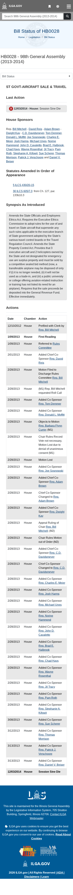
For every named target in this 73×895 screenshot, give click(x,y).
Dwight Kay (13, 133)
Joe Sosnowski (36, 137)
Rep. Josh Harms (49, 593)
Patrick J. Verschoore (30, 157)
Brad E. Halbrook (53, 145)
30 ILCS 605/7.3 (22, 191)
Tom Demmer (53, 133)
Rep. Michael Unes (50, 604)
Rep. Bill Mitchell (49, 329)
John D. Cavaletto (31, 145)
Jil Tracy (49, 149)
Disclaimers (31, 876)
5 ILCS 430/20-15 (23, 185)
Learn (45, 876)
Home (21, 37)
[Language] (57, 6)
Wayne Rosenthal (31, 149)
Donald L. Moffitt (16, 137)
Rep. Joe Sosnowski (51, 470)
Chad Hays (13, 149)
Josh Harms (21, 141)
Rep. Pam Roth (48, 697)
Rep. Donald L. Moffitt (52, 414)
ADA (60, 872)
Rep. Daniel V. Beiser (52, 764)
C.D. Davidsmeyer (33, 133)
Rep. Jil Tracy (47, 686)
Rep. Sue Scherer (49, 723)
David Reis (35, 129)
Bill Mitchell (19, 129)
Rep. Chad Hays (49, 660)
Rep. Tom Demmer (50, 403)
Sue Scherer (46, 153)
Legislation (34, 37)
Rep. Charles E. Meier (52, 582)
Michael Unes (38, 141)
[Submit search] (67, 16)
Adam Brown (52, 129)
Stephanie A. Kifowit (25, 153)
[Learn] (49, 6)
